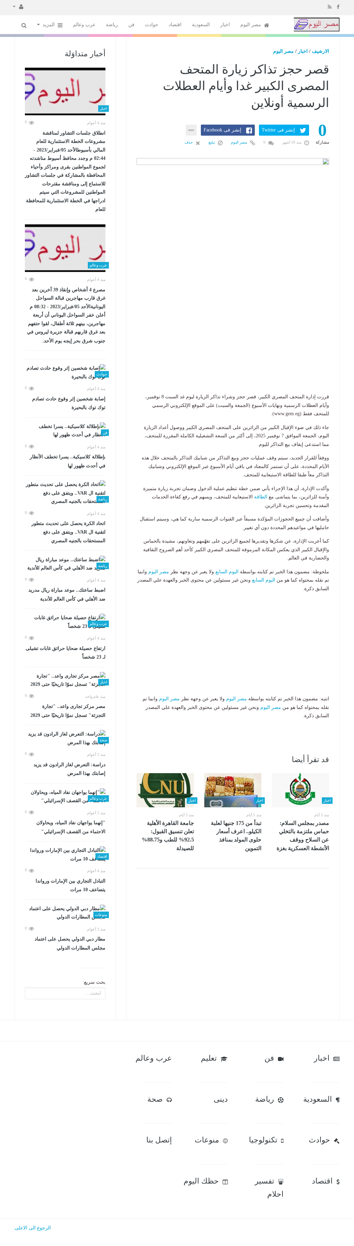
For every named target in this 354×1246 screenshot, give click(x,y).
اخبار (225, 24)
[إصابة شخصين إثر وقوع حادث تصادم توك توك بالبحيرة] (65, 372)
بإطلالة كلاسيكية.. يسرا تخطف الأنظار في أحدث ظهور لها (67, 461)
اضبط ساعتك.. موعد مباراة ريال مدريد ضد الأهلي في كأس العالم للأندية (66, 594)
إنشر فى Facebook (222, 130)
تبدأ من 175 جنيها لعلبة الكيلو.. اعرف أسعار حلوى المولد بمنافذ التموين (236, 835)
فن (131, 24)
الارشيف (320, 51)
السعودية (201, 24)
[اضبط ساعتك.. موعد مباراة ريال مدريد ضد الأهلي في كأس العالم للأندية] (65, 564)
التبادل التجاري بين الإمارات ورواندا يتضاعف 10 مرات (70, 885)
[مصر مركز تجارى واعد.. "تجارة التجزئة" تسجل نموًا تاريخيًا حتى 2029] (65, 680)
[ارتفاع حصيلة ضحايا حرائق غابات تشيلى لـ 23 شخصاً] (65, 622)
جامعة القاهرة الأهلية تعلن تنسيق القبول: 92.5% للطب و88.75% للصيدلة (168, 835)
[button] (18, 6)
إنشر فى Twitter (278, 130)
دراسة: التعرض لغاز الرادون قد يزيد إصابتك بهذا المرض (69, 769)
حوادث (151, 24)
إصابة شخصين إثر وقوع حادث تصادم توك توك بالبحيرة (68, 403)
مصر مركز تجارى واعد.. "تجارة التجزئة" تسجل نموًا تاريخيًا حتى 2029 (67, 711)
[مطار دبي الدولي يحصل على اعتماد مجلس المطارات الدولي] (65, 913)
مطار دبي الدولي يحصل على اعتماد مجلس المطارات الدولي (70, 943)
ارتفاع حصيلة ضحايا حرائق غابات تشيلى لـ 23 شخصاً (65, 653)
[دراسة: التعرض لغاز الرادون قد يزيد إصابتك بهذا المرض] (65, 738)
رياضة (112, 24)
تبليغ (212, 142)
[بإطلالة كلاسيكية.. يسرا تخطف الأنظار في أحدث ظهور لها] (65, 430)
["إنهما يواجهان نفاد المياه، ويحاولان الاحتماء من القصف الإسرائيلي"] (65, 796)
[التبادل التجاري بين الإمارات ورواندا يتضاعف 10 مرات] (65, 854)
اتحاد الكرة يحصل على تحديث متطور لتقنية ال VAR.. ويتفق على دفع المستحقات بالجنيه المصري (68, 532)
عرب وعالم (84, 24)
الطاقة (260, 496)
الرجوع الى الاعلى (33, 1227)
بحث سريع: (94, 982)
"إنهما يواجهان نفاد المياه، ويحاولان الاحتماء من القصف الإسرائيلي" (70, 827)
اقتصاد (175, 24)
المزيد (49, 24)
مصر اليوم (251, 24)
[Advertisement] (233, 349)
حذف (189, 142)
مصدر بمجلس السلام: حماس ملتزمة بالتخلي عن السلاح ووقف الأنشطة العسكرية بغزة (303, 835)
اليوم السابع (227, 571)
